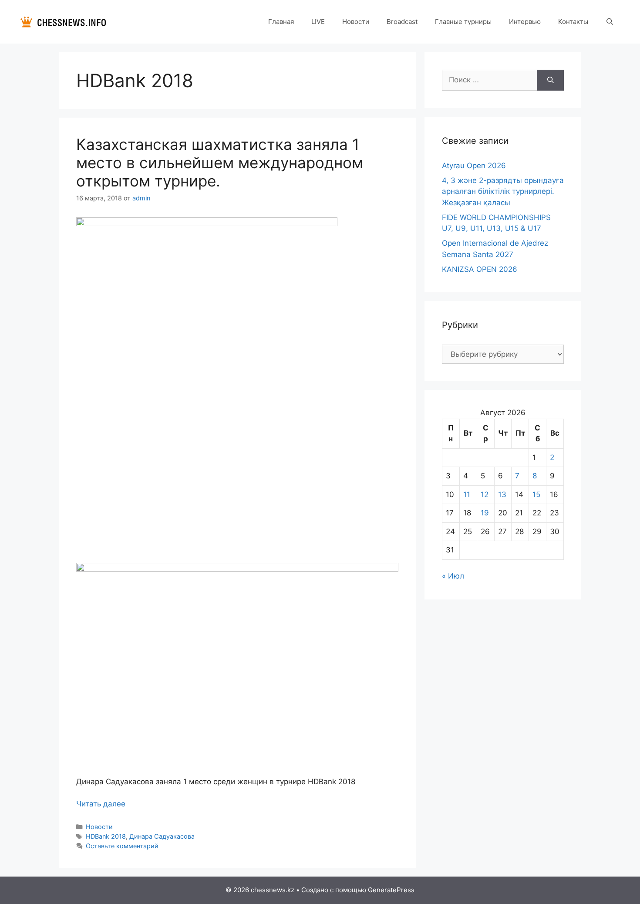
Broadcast (402, 21)
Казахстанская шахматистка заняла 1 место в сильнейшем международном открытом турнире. (219, 162)
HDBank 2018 (106, 836)
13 (502, 494)
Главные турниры (463, 21)
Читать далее (100, 803)
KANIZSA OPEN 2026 (479, 269)
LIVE (318, 21)
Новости (355, 21)
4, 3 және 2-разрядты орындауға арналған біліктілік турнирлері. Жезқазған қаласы (503, 191)
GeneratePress (391, 890)
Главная (281, 21)
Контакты (573, 21)
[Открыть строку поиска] (610, 22)
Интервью (525, 21)
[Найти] (550, 80)
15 (536, 494)
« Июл (453, 576)
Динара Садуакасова (162, 836)
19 (485, 512)
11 (466, 494)
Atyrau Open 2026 (474, 165)
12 (484, 494)
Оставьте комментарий (122, 846)
